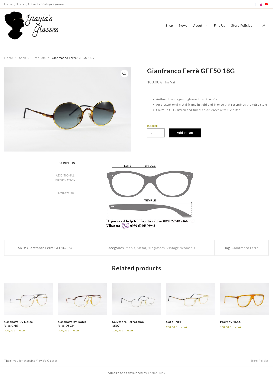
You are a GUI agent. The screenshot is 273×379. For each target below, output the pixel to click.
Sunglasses (156, 248)
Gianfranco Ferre (245, 248)
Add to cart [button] (16, 333)
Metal (141, 248)
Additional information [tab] (65, 178)
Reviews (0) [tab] (65, 192)
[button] (124, 73)
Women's (187, 248)
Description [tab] (65, 163)
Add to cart (185, 133)
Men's (130, 248)
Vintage (172, 248)
